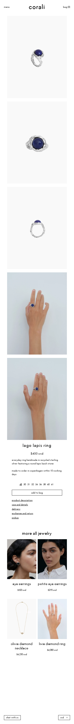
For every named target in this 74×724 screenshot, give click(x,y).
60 (48, 484)
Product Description (22, 500)
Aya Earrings (22, 584)
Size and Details (20, 504)
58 (44, 484)
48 (21, 484)
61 (52, 484)
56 (40, 484)
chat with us (12, 717)
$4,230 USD (21, 654)
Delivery (16, 509)
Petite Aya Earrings (52, 584)
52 (32, 484)
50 (24, 484)
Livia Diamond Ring (52, 644)
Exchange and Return (22, 513)
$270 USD (52, 590)
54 (36, 484)
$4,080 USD (52, 650)
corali (37, 7)
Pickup (15, 518)
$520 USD (21, 590)
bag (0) (66, 7)
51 (28, 484)
